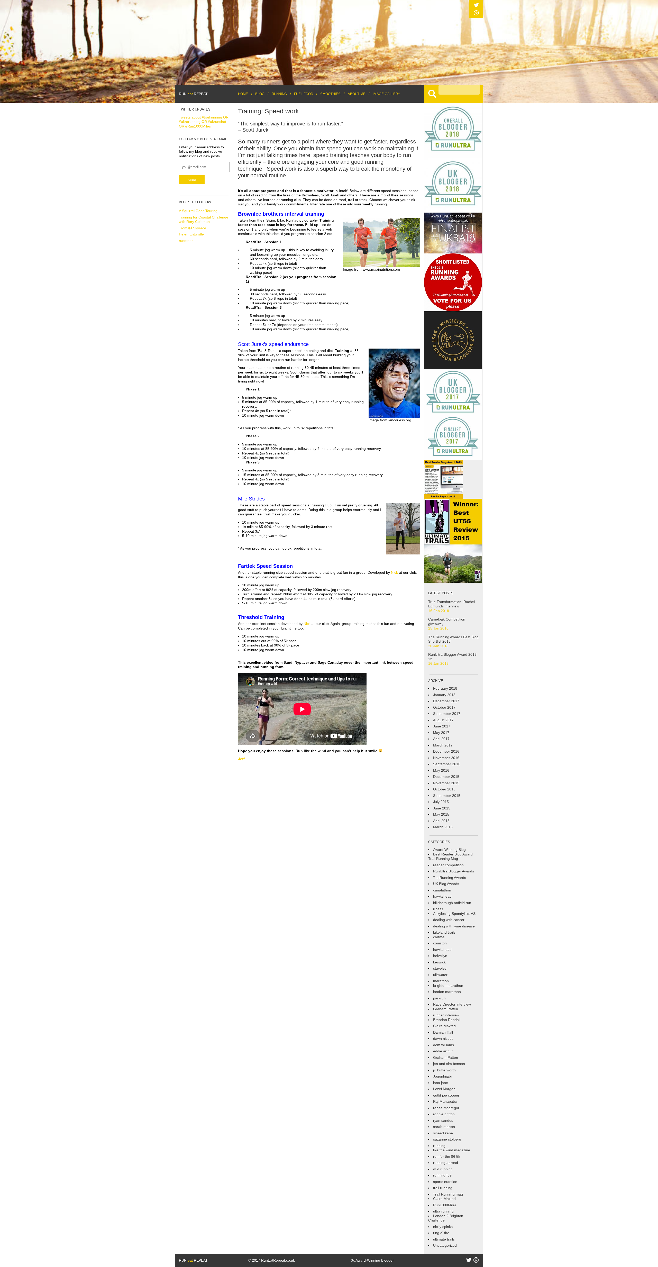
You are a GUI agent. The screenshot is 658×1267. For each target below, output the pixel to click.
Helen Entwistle (191, 234)
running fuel (442, 1175)
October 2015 (444, 789)
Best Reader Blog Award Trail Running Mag (450, 856)
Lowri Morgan (444, 1089)
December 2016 (446, 751)
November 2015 (446, 783)
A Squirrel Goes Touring (198, 211)
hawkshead (442, 896)
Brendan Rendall (446, 1020)
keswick (439, 962)
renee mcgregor (446, 1108)
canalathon (442, 890)
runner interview (446, 1015)
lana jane (440, 1083)
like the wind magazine (451, 1150)
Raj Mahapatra (445, 1101)
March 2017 (443, 745)
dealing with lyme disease (454, 926)
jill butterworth (444, 1070)
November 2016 (446, 758)
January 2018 (444, 695)
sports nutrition (445, 1182)
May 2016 (441, 770)
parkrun (439, 998)
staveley (439, 968)
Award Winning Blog (449, 849)
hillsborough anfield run (452, 903)
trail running (442, 1188)
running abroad (445, 1163)
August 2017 (443, 720)
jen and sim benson (449, 1064)
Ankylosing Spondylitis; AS (454, 913)
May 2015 (441, 814)
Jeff (241, 759)
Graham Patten (445, 1009)
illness (438, 909)
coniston (440, 943)
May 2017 (441, 733)
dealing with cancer (448, 920)
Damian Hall (443, 1032)
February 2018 (445, 688)
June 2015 (441, 808)
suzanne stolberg (447, 1139)
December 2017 (446, 701)
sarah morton (444, 1127)
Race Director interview (452, 1004)
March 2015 (443, 827)
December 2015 (446, 776)
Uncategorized (445, 1245)
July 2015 (441, 802)
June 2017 (441, 726)
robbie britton (444, 1114)
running (439, 1146)
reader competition (448, 865)
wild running (443, 1169)
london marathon (447, 992)
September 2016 (446, 764)
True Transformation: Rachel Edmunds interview (451, 604)
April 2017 (441, 739)
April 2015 (441, 821)
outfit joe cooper (446, 1095)
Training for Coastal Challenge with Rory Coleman (203, 219)
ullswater (440, 975)
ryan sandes (443, 1120)
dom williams (443, 1045)
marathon (441, 981)
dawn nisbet (443, 1038)
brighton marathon (448, 985)
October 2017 (444, 707)
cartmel (439, 937)
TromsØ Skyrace (192, 228)
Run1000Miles (444, 1205)
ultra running (443, 1211)
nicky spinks (443, 1227)
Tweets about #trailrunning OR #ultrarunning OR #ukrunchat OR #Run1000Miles (204, 121)
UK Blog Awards (446, 884)
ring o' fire (441, 1233)
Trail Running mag (448, 1194)
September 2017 (446, 714)
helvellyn (440, 956)
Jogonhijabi (442, 1076)
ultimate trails (444, 1239)
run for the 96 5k (446, 1156)
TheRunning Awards (449, 878)
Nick (394, 572)
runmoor (186, 241)
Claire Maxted (444, 1026)
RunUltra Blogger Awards (453, 871)
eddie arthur (443, 1051)
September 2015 (446, 796)
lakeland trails (444, 932)
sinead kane (443, 1133)
